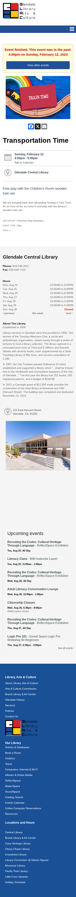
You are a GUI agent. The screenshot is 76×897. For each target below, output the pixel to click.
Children (10, 758)
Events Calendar (15, 802)
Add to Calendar (24, 162)
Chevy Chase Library (17, 848)
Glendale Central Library (32, 172)
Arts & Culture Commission (21, 688)
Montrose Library (15, 865)
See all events (65, 648)
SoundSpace (12, 791)
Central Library (14, 832)
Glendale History (15, 699)
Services (10, 705)
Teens (8, 763)
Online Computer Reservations (23, 808)
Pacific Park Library (16, 871)
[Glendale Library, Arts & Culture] (19, 10)
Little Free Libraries (16, 876)
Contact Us (11, 716)
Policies (9, 710)
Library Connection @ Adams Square (27, 860)
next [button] (69, 313)
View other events (38, 65)
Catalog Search (14, 797)
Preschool (21, 221)
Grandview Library (16, 854)
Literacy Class (32, 558)
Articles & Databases (17, 747)
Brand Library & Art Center (20, 694)
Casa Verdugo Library (18, 843)
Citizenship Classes (21, 602)
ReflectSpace (13, 780)
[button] (72, 29)
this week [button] (37, 313)
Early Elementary (35, 221)
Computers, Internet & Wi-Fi (21, 769)
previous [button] (9, 313)
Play (19, 225)
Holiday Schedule (15, 882)
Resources (11, 813)
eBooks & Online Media (18, 775)
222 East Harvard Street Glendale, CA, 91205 (27, 412)
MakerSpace (12, 786)
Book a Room (13, 752)
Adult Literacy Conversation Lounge (32, 589)
